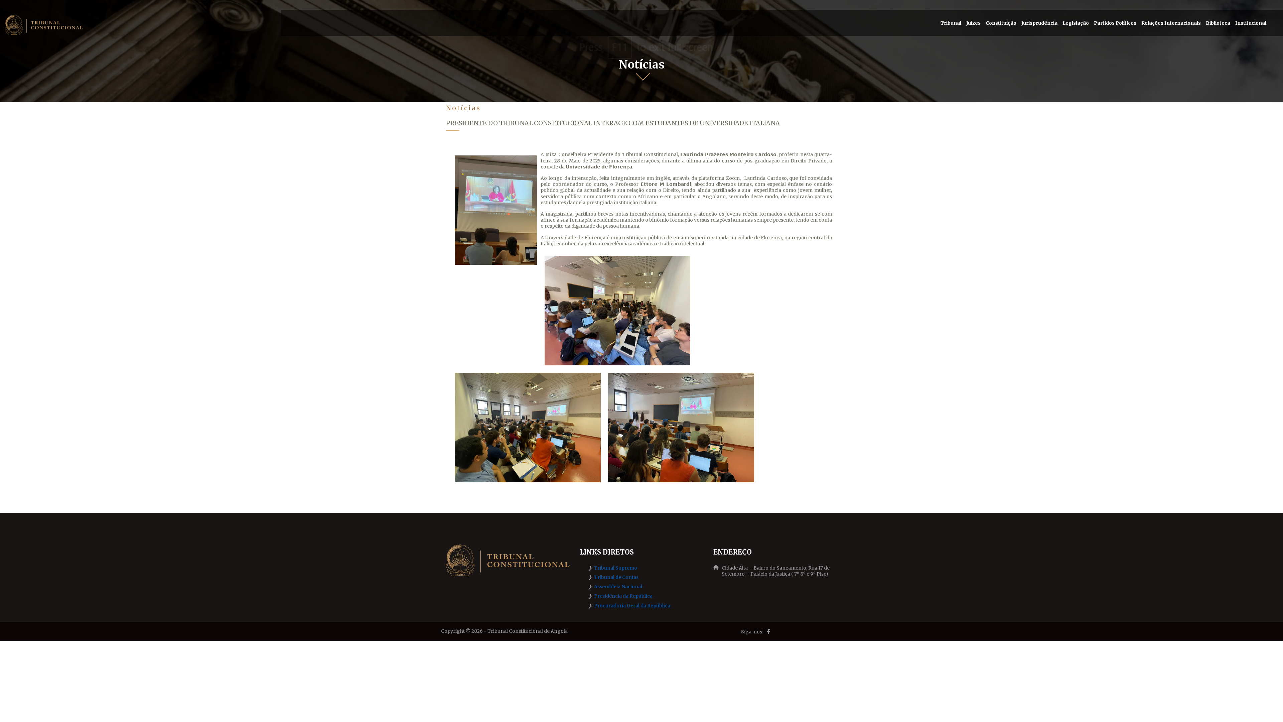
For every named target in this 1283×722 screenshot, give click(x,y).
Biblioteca (1218, 23)
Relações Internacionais (1171, 23)
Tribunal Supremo (615, 568)
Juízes (973, 23)
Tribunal (951, 23)
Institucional (1250, 23)
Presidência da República (623, 596)
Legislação (1075, 23)
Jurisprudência (1039, 23)
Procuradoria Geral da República (632, 606)
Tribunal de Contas (616, 577)
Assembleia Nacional (618, 587)
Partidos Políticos (1115, 23)
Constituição (1001, 23)
